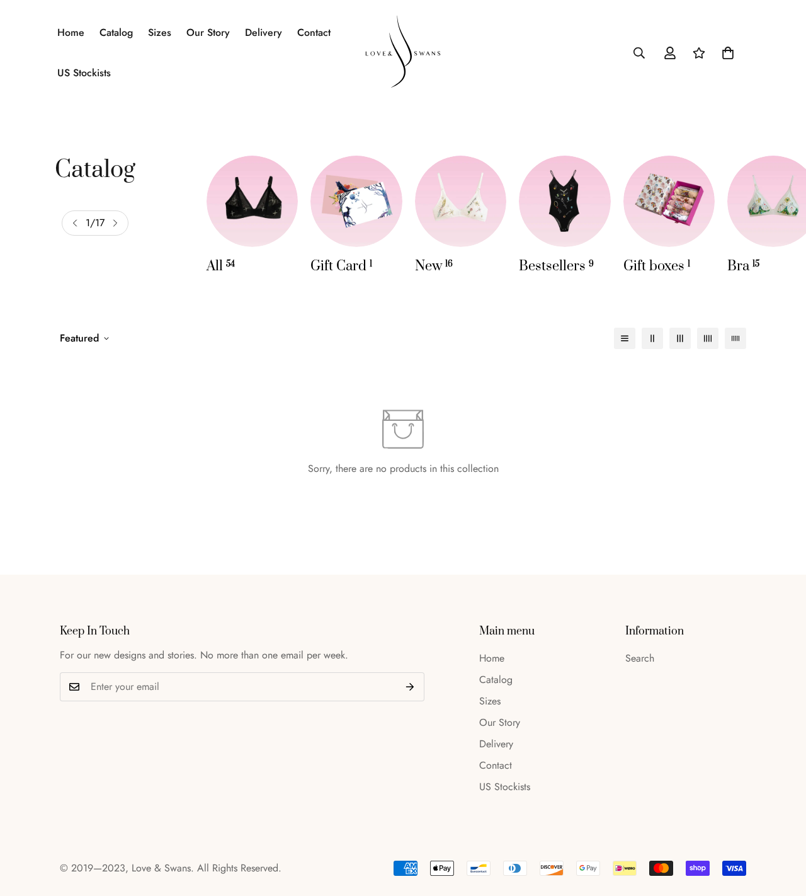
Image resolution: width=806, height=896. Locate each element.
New (434, 266)
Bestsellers (556, 266)
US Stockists (84, 73)
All (221, 266)
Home (70, 32)
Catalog (116, 32)
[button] (727, 52)
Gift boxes (656, 266)
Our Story (208, 32)
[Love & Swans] (403, 52)
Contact (314, 32)
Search (639, 658)
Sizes (159, 32)
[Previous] (74, 223)
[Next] (115, 223)
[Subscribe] (410, 686)
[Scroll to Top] (781, 827)
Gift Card (341, 266)
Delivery (263, 32)
